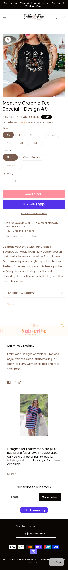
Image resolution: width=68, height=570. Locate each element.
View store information (22, 236)
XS (8, 135)
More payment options (34, 213)
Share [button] (10, 304)
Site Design (43, 559)
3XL (22, 143)
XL (53, 135)
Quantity (8, 173)
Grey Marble (31, 157)
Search (11, 474)
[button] (5, 17)
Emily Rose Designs (23, 559)
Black (10, 157)
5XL (36, 143)
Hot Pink (12, 165)
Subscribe (49, 497)
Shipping (22, 122)
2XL (9, 143)
